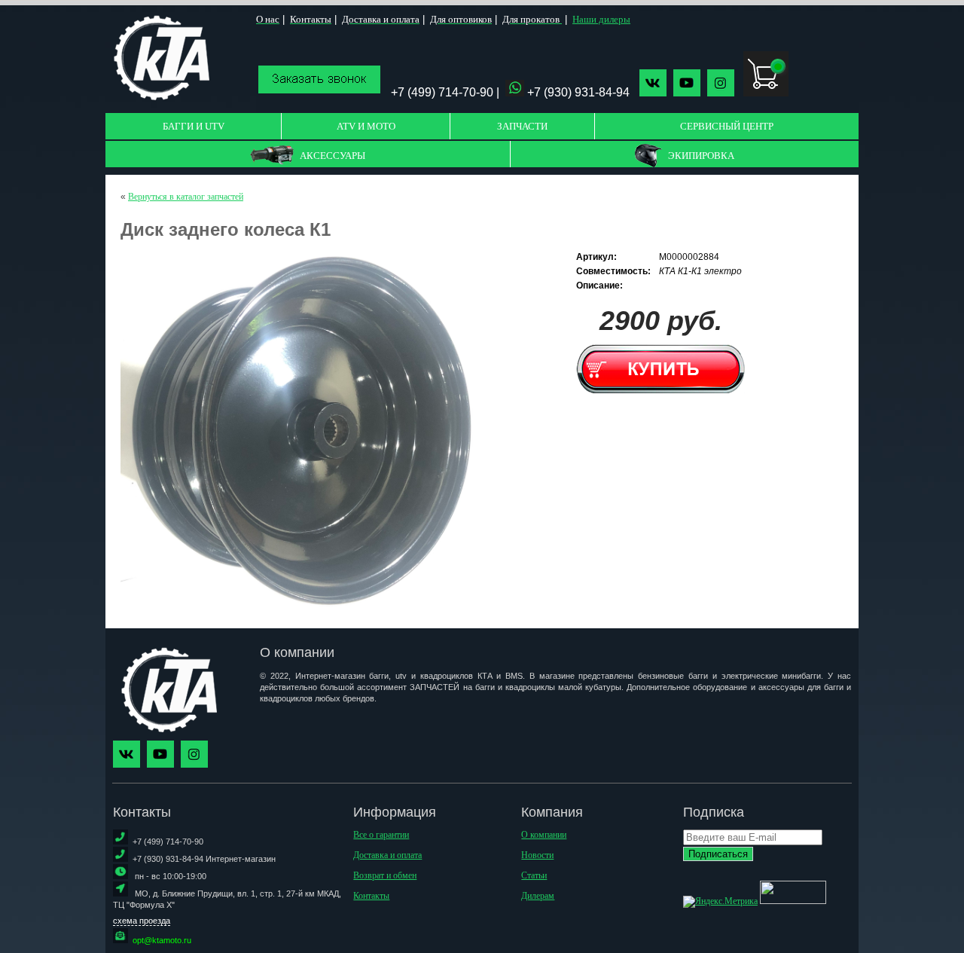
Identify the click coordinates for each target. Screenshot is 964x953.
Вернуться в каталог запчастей (185, 196)
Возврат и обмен (384, 875)
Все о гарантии (381, 834)
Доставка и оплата (387, 855)
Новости (537, 855)
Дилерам (537, 895)
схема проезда (141, 920)
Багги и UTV (193, 126)
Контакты (371, 895)
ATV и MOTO (366, 126)
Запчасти (522, 126)
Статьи (534, 875)
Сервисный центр (726, 126)
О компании (543, 834)
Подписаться (718, 854)
